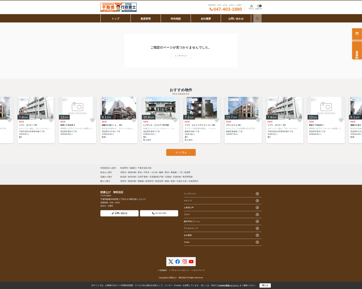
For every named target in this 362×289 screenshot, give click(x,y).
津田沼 (123, 172)
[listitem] (119, 120)
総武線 (123, 177)
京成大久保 (182, 181)
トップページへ (181, 56)
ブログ (187, 214)
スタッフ (188, 200)
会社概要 (206, 18)
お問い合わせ (236, 18)
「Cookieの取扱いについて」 (228, 285)
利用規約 (163, 270)
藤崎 (161, 172)
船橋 (167, 181)
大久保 (154, 172)
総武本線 (132, 177)
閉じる (265, 285)
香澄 (140, 172)
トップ (115, 18)
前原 (173, 181)
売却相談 (176, 18)
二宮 (180, 172)
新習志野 (159, 181)
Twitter (187, 242)
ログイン (251, 8)
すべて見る (181, 152)
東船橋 (174, 172)
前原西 (187, 172)
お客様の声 (189, 207)
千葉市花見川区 (145, 168)
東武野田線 (188, 177)
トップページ (190, 194)
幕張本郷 (132, 172)
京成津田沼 (193, 181)
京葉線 (168, 177)
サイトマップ (198, 270)
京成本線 (177, 177)
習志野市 (124, 168)
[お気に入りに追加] (9, 120)
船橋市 (133, 168)
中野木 (147, 172)
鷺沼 (167, 172)
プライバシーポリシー (180, 270)
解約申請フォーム (192, 221)
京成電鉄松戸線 (156, 177)
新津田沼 (149, 181)
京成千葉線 (143, 177)
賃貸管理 (146, 18)
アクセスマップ (191, 228)
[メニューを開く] (257, 18)
